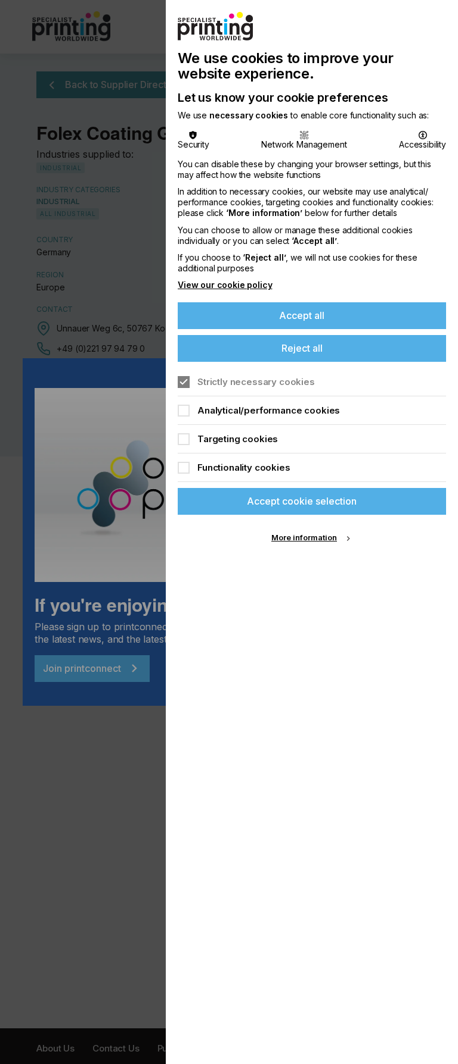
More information (304, 537)
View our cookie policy (225, 285)
